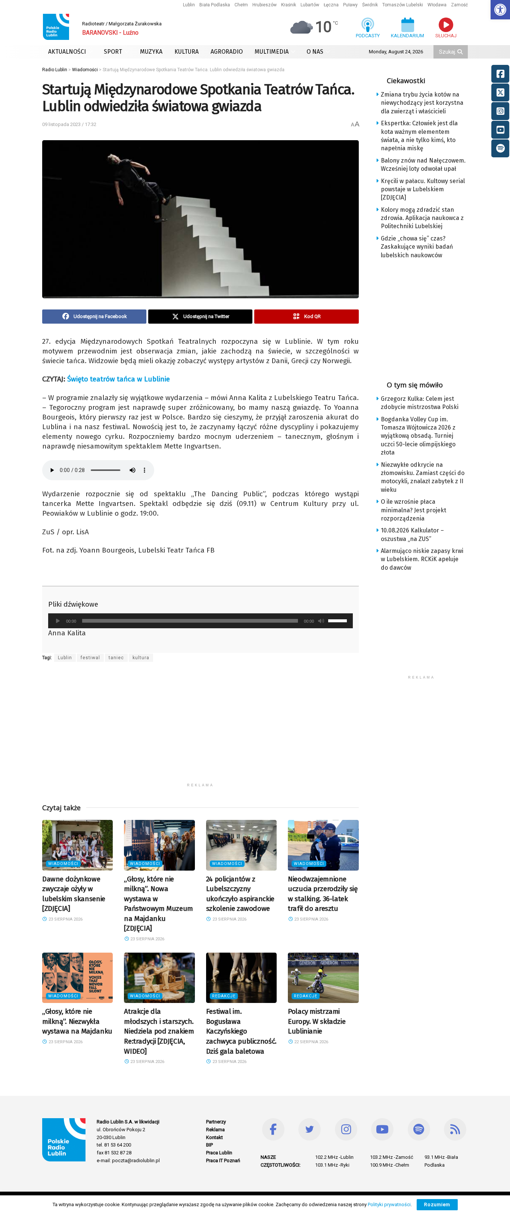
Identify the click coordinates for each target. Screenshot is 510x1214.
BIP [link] (209, 1145)
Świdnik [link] (370, 4)
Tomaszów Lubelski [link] (402, 4)
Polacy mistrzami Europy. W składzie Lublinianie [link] (316, 1021)
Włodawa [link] (437, 4)
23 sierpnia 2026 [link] (65, 919)
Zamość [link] (459, 4)
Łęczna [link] (331, 4)
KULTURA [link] (186, 51)
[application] (200, 620)
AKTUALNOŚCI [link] (67, 51)
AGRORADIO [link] (227, 51)
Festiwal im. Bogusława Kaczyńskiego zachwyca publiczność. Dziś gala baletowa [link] (241, 1031)
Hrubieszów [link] (264, 4)
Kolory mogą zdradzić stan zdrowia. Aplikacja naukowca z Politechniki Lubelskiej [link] (422, 218)
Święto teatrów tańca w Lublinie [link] (118, 379)
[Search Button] (460, 52)
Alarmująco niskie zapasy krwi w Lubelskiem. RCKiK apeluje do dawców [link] (422, 559)
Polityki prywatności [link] (389, 1204)
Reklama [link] (215, 1129)
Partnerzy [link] (216, 1122)
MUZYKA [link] (151, 51)
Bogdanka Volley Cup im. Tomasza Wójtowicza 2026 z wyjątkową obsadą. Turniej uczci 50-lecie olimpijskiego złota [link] (418, 436)
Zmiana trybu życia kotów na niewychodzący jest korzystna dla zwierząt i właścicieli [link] (422, 103)
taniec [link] (116, 657)
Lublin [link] (189, 4)
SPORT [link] (113, 51)
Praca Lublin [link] (219, 1152)
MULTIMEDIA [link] (272, 51)
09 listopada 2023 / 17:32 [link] (69, 124)
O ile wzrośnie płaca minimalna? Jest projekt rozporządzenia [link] (413, 510)
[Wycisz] (321, 621)
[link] (500, 9)
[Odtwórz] (58, 621)
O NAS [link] (315, 51)
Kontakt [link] (214, 1137)
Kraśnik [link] (288, 4)
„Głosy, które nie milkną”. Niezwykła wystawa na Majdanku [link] (77, 1021)
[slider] (338, 620)
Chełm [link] (241, 4)
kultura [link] (141, 657)
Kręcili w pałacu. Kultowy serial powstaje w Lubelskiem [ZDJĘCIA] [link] (423, 189)
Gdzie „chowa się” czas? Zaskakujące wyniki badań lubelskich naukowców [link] (417, 247)
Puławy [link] (350, 4)
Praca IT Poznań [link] (223, 1160)
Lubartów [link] (310, 4)
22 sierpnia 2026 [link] (310, 1042)
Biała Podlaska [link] (214, 4)
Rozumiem (437, 1204)
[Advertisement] (200, 727)
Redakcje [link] (224, 996)
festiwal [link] (90, 657)
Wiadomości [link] (63, 863)
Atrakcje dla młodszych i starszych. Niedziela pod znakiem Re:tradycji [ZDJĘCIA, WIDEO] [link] (159, 1031)
